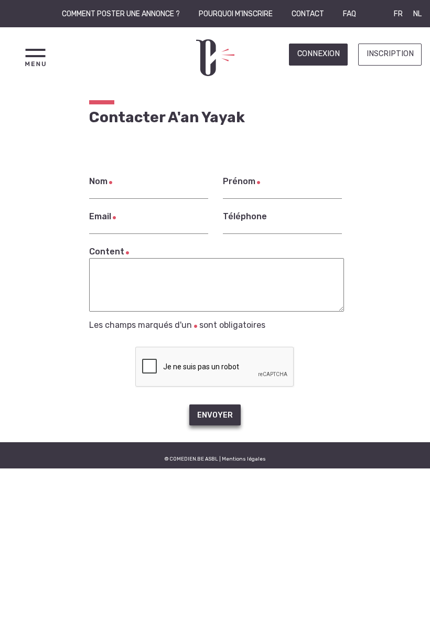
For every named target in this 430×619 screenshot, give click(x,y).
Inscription (390, 53)
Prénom (239, 181)
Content (106, 252)
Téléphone (245, 216)
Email (100, 216)
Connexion (318, 53)
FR (398, 13)
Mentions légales (244, 459)
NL (417, 13)
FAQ (349, 13)
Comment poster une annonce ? (121, 13)
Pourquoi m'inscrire (236, 13)
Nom (98, 181)
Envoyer (215, 415)
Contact (308, 13)
